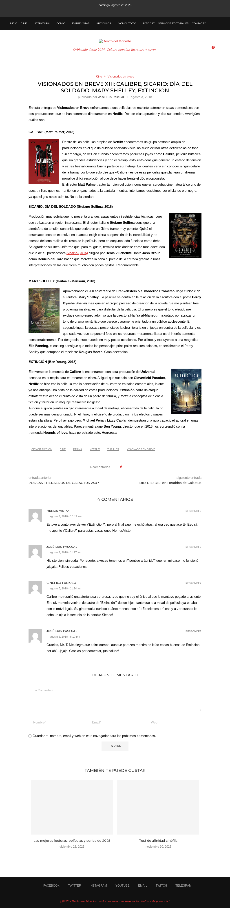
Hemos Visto (57, 510)
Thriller (113, 449)
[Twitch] (127, 10)
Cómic (61, 23)
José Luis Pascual (111, 97)
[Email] (121, 10)
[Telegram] (133, 10)
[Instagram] (109, 10)
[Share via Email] (140, 467)
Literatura (42, 23)
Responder (193, 511)
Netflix (95, 449)
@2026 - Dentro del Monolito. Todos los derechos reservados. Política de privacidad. (115, 901)
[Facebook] (97, 10)
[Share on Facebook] (128, 467)
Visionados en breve (141, 449)
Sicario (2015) (77, 253)
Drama (77, 449)
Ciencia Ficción (41, 449)
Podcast (149, 23)
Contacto (199, 23)
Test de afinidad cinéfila (158, 841)
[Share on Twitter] (132, 467)
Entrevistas (80, 23)
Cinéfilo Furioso (61, 582)
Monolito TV (127, 23)
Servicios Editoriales (173, 23)
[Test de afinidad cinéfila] (158, 807)
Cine (24, 23)
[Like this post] (123, 467)
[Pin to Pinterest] (136, 467)
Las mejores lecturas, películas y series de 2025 (71, 841)
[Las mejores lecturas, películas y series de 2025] (72, 807)
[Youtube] (115, 10)
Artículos (103, 23)
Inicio (13, 23)
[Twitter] (103, 10)
